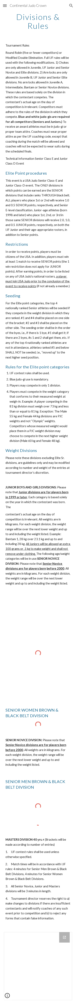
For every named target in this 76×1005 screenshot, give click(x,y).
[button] (5, 5)
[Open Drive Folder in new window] (64, 937)
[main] (38, 21)
